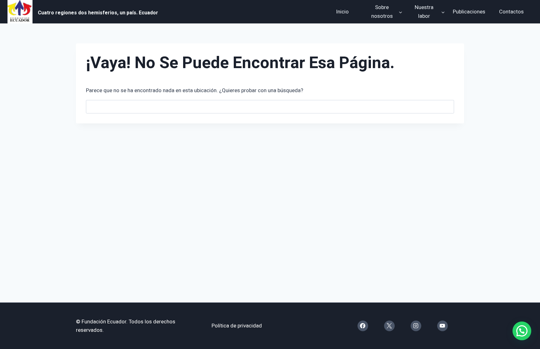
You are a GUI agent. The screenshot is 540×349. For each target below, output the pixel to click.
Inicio (342, 12)
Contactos (511, 12)
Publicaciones (469, 12)
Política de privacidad (237, 326)
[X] (389, 326)
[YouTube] (442, 326)
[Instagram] (416, 326)
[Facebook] (363, 326)
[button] (521, 331)
